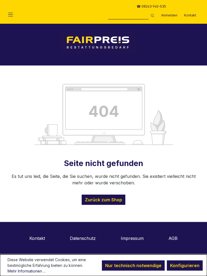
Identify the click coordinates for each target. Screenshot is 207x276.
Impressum (132, 238)
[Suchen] (151, 15)
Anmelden (169, 15)
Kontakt (190, 15)
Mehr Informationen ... (27, 271)
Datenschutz (83, 238)
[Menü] (10, 14)
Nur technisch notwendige (133, 265)
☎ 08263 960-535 (151, 6)
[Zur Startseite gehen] (98, 42)
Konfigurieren (184, 265)
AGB (173, 238)
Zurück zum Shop (103, 199)
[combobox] (128, 16)
